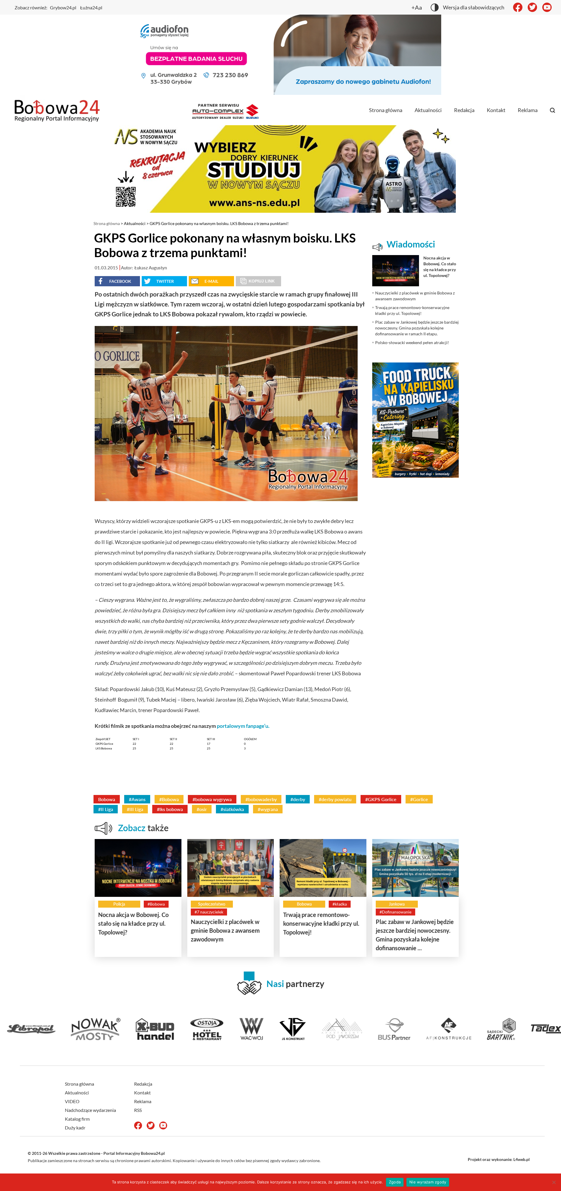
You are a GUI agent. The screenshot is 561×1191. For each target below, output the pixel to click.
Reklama (528, 110)
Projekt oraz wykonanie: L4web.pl (499, 1159)
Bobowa (106, 799)
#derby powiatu (335, 799)
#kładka (340, 903)
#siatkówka (232, 809)
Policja (119, 903)
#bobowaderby (261, 799)
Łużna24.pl (91, 7)
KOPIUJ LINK (262, 281)
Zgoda (395, 1182)
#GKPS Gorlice (380, 799)
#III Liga (135, 809)
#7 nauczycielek (209, 911)
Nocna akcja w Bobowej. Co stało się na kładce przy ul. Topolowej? (133, 923)
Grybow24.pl (63, 7)
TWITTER (165, 281)
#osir (202, 809)
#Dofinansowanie (395, 911)
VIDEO (72, 1101)
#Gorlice (419, 799)
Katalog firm (77, 1119)
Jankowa (397, 903)
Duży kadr (75, 1127)
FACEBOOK (120, 281)
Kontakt (496, 110)
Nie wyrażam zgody (427, 1182)
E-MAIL (211, 281)
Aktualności (428, 110)
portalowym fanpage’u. (243, 726)
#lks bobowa (170, 809)
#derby (297, 799)
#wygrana (268, 809)
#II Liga (105, 809)
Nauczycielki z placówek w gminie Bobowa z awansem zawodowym (225, 930)
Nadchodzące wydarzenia (90, 1110)
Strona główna (385, 110)
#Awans (137, 799)
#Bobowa (169, 799)
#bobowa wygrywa (212, 799)
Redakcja (464, 110)
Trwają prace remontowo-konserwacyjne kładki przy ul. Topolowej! (321, 923)
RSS (138, 1110)
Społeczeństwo (211, 903)
